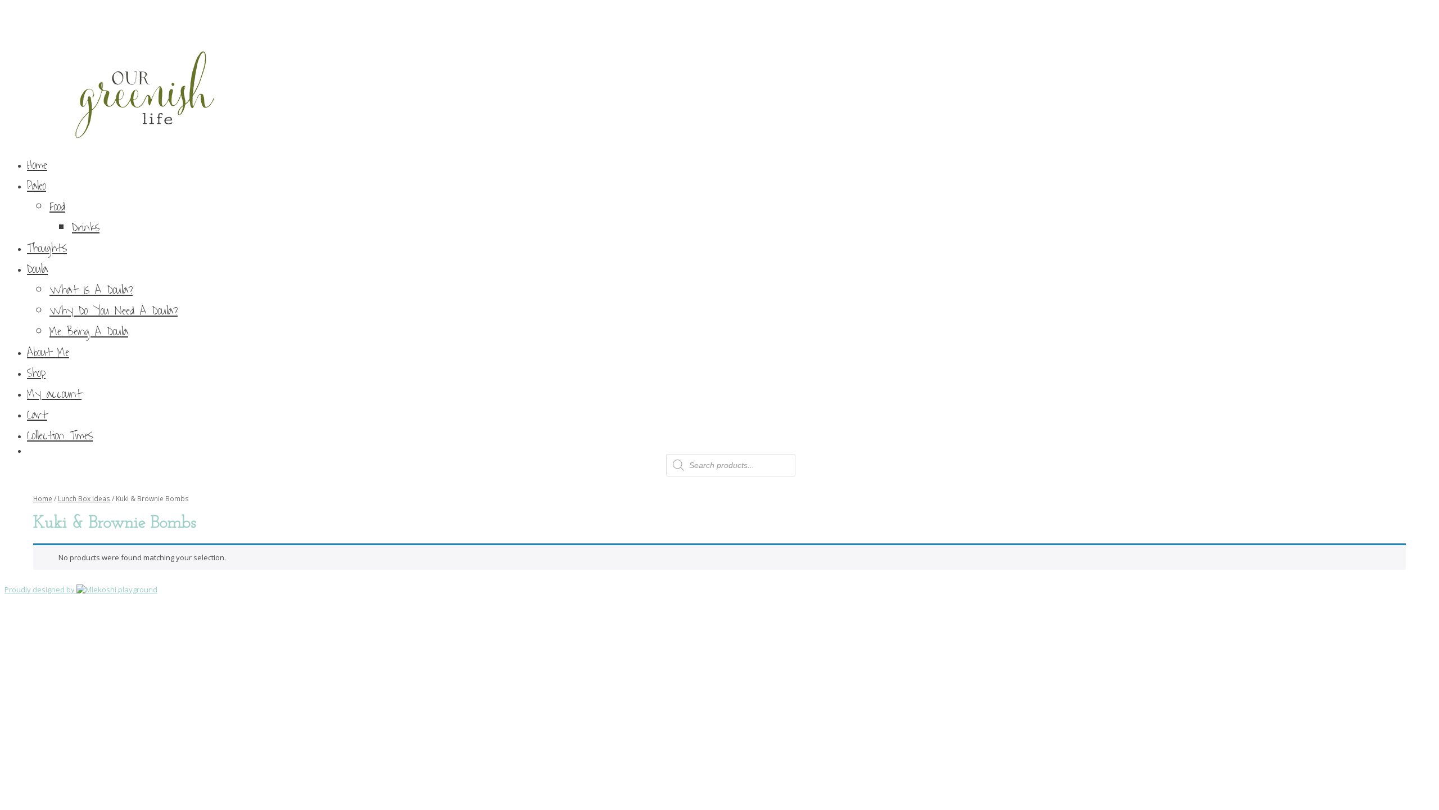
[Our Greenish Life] (719, 75)
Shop (36, 373)
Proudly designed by (40, 589)
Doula (37, 269)
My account (54, 394)
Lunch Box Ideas (84, 498)
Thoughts (47, 248)
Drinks (85, 227)
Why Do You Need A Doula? (113, 310)
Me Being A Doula (88, 331)
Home (37, 165)
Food (57, 206)
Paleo (36, 186)
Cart (37, 414)
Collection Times (60, 435)
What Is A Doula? (91, 290)
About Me (48, 352)
